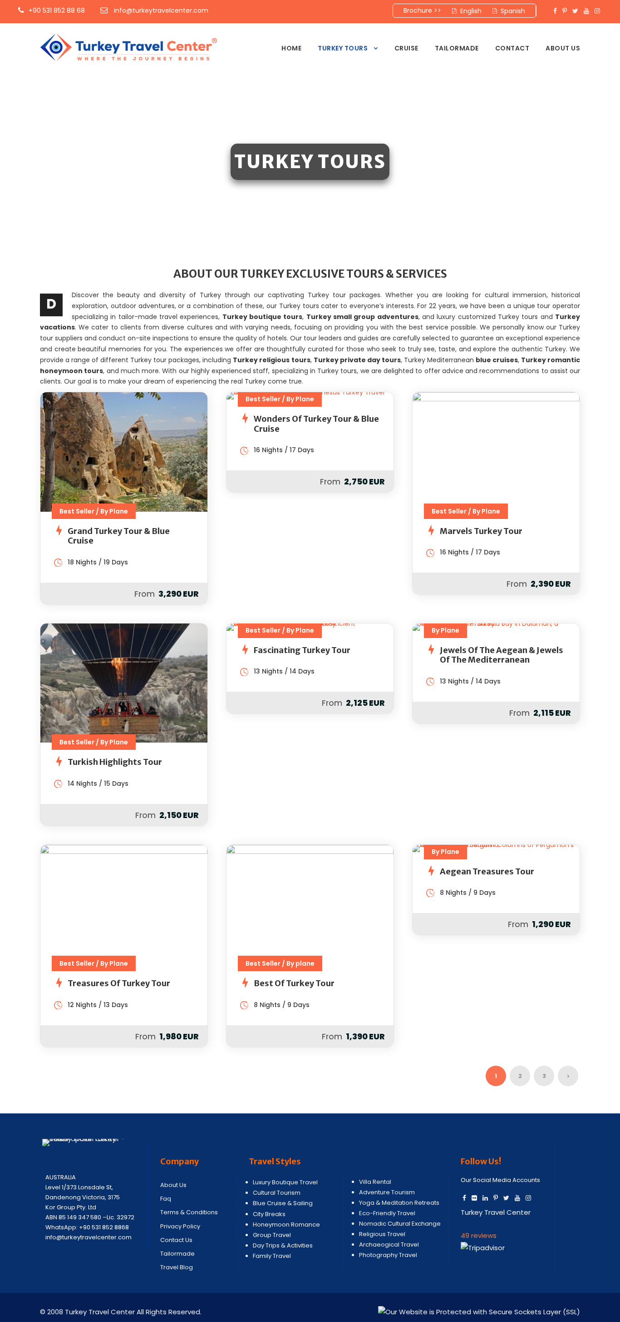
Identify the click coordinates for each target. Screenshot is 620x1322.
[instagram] (597, 11)
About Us (563, 48)
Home (291, 48)
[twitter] (575, 11)
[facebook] (555, 11)
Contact (512, 48)
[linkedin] (485, 1198)
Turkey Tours (343, 48)
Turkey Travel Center (496, 1212)
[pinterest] (565, 11)
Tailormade (457, 48)
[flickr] (474, 1198)
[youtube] (586, 11)
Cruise (406, 48)
